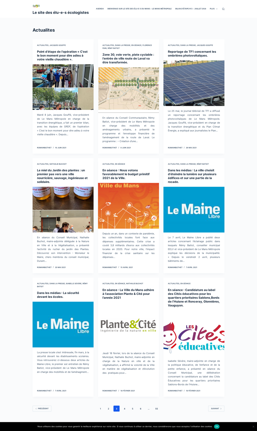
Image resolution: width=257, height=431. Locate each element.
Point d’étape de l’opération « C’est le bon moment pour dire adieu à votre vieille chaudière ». (62, 55)
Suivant (215, 408)
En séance (136, 45)
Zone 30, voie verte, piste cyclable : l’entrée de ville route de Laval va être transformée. (128, 58)
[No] (253, 426)
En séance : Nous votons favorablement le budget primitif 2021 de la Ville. (126, 174)
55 (156, 408)
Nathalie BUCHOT (58, 164)
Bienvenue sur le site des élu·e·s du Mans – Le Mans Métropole (140, 9)
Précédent (43, 408)
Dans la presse (122, 45)
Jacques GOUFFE (58, 45)
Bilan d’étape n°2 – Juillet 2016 (190, 9)
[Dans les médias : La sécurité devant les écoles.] (63, 324)
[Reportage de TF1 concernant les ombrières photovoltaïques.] (193, 83)
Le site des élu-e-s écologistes (61, 12)
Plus (212, 9)
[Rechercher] (223, 9)
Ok (217, 426)
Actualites (42, 45)
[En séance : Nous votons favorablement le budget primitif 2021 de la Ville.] (128, 206)
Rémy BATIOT (114, 48)
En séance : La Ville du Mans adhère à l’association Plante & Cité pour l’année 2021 (128, 293)
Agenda (100, 9)
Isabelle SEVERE (74, 283)
